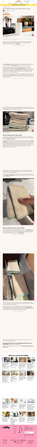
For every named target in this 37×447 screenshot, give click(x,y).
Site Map (15, 432)
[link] (6, 365)
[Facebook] (3, 14)
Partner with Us (5, 443)
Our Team (15, 428)
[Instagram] (21, 428)
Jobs (3, 442)
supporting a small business (9, 175)
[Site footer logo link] (6, 427)
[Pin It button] (32, 35)
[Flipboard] (19, 432)
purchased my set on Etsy (10, 138)
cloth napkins (28, 307)
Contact (15, 431)
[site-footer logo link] (5, 440)
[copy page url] (9, 14)
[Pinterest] (5, 14)
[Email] (7, 14)
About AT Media (5, 441)
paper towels (18, 43)
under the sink (28, 229)
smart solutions (14, 65)
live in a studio (7, 64)
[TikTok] (21, 430)
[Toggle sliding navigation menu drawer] (3, 1)
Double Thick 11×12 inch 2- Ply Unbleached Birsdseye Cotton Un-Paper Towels (17, 344)
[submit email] (33, 432)
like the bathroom (21, 232)
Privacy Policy (31, 441)
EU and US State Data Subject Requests (31, 442)
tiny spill (12, 74)
